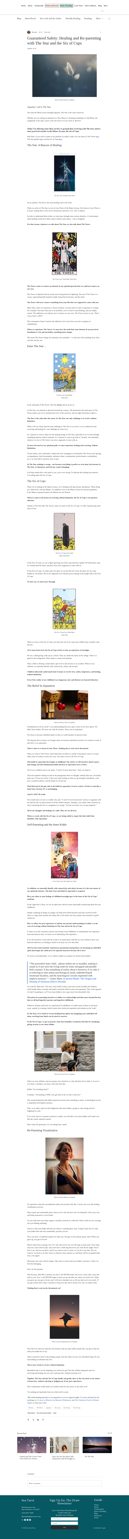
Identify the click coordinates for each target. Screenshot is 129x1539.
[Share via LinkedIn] (38, 1420)
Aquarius (48, 1408)
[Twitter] (30, 1520)
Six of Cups (66, 1408)
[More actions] (100, 32)
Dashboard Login (100, 1528)
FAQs (96, 1518)
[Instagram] (27, 1520)
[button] (103, 11)
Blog (19, 18)
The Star (31, 1408)
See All (110, 1433)
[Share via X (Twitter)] (33, 1420)
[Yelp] (22, 1520)
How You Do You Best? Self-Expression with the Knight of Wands (63, 1458)
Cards (54, 1413)
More (98, 18)
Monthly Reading (73, 18)
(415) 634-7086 (27, 1513)
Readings (88, 18)
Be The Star (89, 1456)
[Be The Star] (97, 1445)
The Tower (40, 1408)
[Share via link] (43, 1420)
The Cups (57, 1408)
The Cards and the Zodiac (50, 18)
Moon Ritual (30, 18)
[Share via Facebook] (28, 1420)
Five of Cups (76, 1408)
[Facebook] (25, 1520)
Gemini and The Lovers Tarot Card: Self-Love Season (30, 1457)
